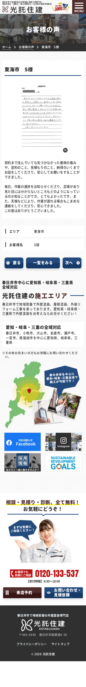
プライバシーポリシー (31, 644)
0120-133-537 (57, 573)
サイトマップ (60, 644)
